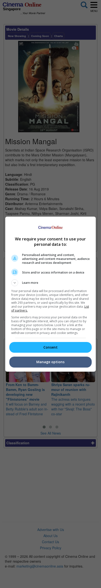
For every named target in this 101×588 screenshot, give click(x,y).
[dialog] (50, 294)
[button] (50, 282)
